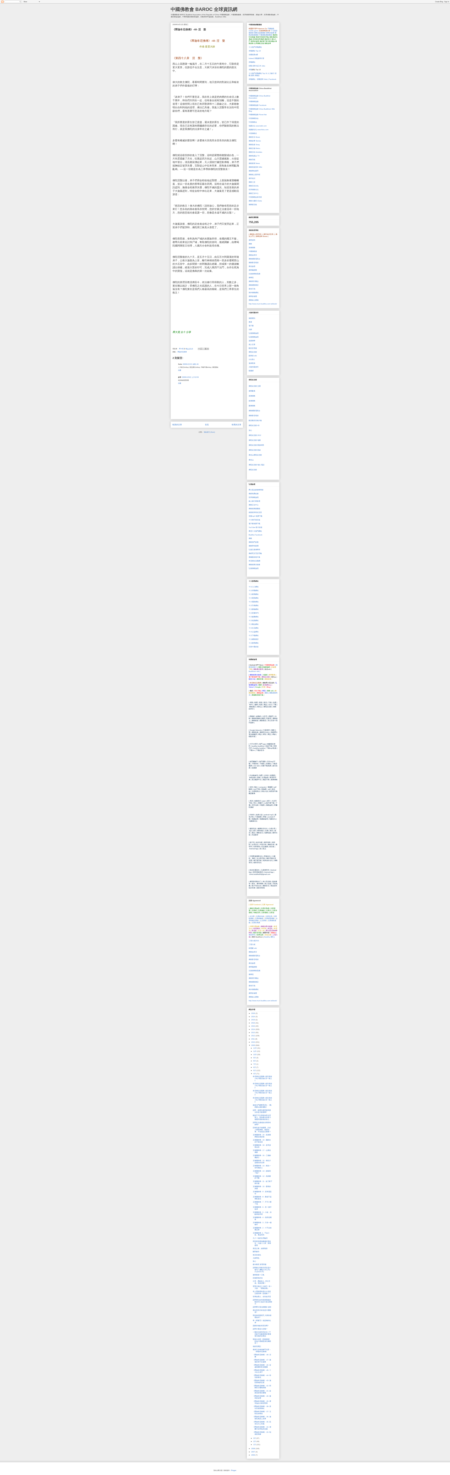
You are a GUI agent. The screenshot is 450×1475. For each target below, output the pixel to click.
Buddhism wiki (254, 671)
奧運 (250, 322)
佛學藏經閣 (253, 270)
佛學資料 (252, 240)
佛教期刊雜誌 (254, 281)
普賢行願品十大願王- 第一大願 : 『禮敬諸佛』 (262, 1287)
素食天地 (252, 289)
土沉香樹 (263, 920)
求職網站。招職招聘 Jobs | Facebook (262, 79)
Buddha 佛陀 (269, 937)
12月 (255, 1048)
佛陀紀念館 (253, 352)
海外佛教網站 (254, 292)
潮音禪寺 (252, 935)
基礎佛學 (252, 341)
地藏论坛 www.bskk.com (258, 126)
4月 (254, 1074)
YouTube (255, 527)
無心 (254, 1261)
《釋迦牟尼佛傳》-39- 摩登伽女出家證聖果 (262, 1402)
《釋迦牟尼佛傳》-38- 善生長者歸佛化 (262, 1407)
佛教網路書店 (254, 285)
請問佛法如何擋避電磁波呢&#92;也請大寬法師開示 (262, 1302)
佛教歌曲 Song (254, 145)
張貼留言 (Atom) (209, 432)
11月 (255, 1051)
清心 (250, 430)
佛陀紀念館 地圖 (255, 440)
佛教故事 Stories (255, 141)
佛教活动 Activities (255, 152)
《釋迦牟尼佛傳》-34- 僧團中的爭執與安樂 (262, 1428)
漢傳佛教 (252, 247)
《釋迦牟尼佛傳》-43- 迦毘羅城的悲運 (262, 1381)
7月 (254, 1064)
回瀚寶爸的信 (258, 1278)
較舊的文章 (236, 425)
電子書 (251, 326)
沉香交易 (269, 916)
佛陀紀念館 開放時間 (256, 445)
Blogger (233, 1470)
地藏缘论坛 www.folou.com (258, 130)
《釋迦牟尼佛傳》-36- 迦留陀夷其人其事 (262, 1418)
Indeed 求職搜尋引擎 (256, 58)
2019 (253, 1020)
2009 (253, 1045)
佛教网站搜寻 (254, 171)
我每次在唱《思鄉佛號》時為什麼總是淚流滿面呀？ (262, 1341)
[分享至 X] (203, 349)
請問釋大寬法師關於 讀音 (262, 1307)
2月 (254, 1441)
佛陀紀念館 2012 (255, 435)
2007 (253, 1452)
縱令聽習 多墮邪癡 (259, 1264)
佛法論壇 (252, 266)
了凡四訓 (274, 31)
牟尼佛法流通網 (254, 561)
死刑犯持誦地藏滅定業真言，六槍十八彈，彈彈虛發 (262, 1243)
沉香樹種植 (259, 918)
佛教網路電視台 (254, 259)
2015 (253, 1026)
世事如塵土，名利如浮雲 (262, 1297)
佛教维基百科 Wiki (255, 167)
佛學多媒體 (270, 33)
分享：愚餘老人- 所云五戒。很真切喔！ (261, 1282)
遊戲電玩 (252, 318)
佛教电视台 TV (254, 156)
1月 (254, 1444)
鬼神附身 (252, 363)
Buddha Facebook (255, 535)
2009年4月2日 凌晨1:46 (191, 364)
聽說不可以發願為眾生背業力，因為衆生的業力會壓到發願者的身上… (262, 1117)
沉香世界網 (256, 923)
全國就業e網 (253, 55)
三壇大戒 (252, 944)
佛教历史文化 (254, 186)
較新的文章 (177, 425)
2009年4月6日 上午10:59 (190, 377)
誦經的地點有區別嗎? (260, 1326)
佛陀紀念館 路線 (255, 450)
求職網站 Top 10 (255, 51)
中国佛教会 (253, 122)
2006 (253, 1455)
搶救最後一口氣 (258, 1275)
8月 (254, 1061)
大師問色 (256, 1258)
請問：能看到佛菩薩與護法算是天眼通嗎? (262, 1111)
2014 (253, 1029)
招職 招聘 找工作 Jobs (257, 66)
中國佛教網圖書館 (265, 35)
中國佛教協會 (254, 101)
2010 (253, 1042)
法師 (250, 329)
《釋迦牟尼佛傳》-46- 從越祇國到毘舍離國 (262, 1366)
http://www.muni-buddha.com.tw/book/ (263, 304)
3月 (254, 1438)
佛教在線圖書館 (260, 33)
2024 (253, 1017)
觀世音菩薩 (253, 348)
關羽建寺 (256, 1252)
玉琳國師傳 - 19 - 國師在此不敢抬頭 (262, 1141)
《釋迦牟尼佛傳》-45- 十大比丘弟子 (262, 1371)
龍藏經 (251, 371)
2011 (253, 1039)
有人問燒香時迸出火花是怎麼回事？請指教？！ (262, 1292)
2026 (253, 1013)
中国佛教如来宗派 (255, 197)
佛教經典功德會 (254, 565)
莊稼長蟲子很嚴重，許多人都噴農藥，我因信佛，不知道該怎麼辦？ (262, 1130)
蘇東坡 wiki (253, 356)
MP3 (254, 613)
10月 (255, 1054)
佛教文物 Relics (254, 148)
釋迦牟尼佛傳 (182, 352)
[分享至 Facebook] (205, 349)
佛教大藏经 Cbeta (255, 201)
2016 (253, 1023)
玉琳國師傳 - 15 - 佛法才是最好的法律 (262, 1161)
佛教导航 (252, 160)
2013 (253, 1032)
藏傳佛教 (252, 406)
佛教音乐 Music (254, 137)
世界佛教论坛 (254, 189)
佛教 (250, 244)
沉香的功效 (260, 916)
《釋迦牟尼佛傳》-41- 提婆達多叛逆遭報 (262, 1392)
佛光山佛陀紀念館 (255, 455)
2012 (253, 1036)
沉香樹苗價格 (269, 918)
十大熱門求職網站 (255, 47)
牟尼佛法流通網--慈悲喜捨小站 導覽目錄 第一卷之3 (262, 1093)
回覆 (179, 370)
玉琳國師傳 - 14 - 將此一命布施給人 (262, 1167)
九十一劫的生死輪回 (260, 1238)
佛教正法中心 (254, 193)
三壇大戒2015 (254, 941)
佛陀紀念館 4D (254, 425)
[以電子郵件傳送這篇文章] (199, 349)
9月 (254, 1058)
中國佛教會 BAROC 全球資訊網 (204, 9)
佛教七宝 (252, 182)
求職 (250, 70)
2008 (253, 1448)
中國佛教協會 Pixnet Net (258, 115)
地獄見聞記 (257, 1346)
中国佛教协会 (254, 118)
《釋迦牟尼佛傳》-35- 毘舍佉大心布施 (262, 1423)
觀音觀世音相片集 (255, 420)
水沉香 (252, 916)
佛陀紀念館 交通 (255, 386)
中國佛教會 (253, 251)
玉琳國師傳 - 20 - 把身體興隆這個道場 (262, 1136)
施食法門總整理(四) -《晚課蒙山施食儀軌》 (262, 1106)
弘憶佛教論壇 (254, 333)
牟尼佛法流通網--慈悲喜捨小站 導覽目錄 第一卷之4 (262, 1100)
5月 (254, 1070)
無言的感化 (257, 1255)
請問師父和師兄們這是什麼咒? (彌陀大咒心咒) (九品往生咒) (262, 1270)
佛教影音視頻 (254, 262)
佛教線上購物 (254, 300)
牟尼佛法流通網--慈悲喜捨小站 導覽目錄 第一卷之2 (262, 1086)
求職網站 (252, 62)
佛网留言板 (253, 204)
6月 (254, 1067)
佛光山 (251, 460)
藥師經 (251, 33)
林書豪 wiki (253, 948)
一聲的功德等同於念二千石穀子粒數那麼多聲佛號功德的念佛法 (262, 1334)
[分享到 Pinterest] (208, 349)
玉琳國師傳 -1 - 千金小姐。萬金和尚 (261, 1234)
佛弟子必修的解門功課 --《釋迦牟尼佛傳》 (262, 1350)
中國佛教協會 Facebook (257, 105)
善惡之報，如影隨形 (260, 1248)
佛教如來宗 (253, 255)
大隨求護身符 (254, 367)
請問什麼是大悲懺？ (260, 1329)
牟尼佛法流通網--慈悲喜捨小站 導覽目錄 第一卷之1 (262, 1078)
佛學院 (251, 277)
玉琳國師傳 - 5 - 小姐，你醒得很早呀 (262, 1213)
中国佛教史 (253, 133)
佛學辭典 (252, 391)
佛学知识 (252, 178)
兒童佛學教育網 (254, 274)
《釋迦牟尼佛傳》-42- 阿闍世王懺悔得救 (262, 1387)
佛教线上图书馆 (254, 175)
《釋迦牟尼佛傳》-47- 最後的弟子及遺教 (262, 1361)
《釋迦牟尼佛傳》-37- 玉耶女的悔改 (262, 1412)
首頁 (207, 425)
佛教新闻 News (254, 163)
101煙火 (252, 359)
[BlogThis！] (201, 349)
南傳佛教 (252, 401)
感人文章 (252, 344)
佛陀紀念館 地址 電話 (256, 465)
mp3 (255, 516)
